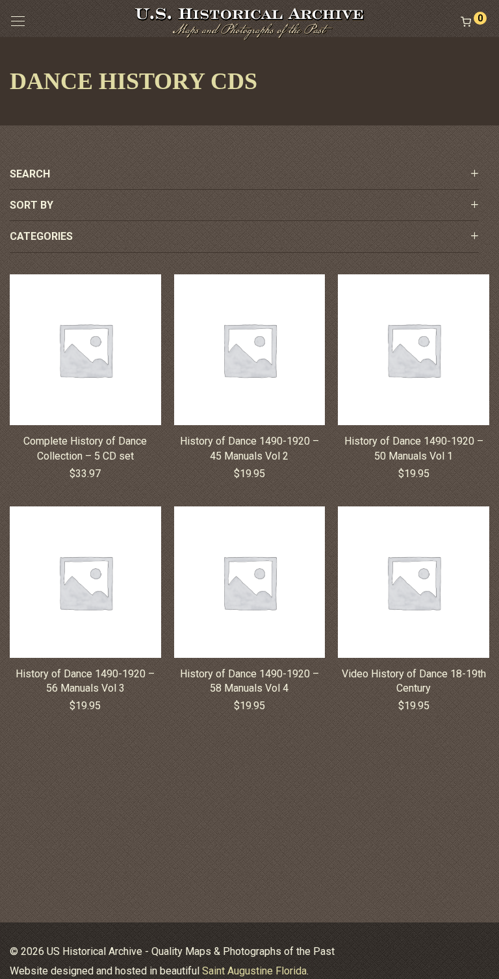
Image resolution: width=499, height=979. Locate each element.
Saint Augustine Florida (254, 971)
